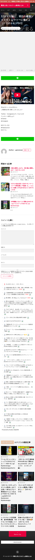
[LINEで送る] (17, 78)
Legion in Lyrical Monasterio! (13, 321)
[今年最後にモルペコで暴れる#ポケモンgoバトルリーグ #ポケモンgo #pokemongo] (5, 205)
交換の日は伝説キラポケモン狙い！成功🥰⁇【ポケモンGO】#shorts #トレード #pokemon (25, 522)
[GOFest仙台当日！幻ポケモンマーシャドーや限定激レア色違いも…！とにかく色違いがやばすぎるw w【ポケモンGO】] (5, 187)
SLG (31, 10)
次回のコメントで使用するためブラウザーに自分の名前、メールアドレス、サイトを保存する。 (17, 272)
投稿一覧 (26, 150)
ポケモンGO (15, 28)
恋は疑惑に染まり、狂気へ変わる (14, 284)
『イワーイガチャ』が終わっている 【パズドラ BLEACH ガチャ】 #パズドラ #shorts (17, 360)
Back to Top (17, 534)
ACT (8, 10)
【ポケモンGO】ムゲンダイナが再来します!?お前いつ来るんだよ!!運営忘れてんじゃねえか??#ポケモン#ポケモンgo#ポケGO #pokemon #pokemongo (9, 492)
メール (3, 255)
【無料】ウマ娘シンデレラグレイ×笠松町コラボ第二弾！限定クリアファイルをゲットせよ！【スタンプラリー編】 (18, 420)
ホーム (2, 10)
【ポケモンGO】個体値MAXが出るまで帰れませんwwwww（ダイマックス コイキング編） (26, 463)
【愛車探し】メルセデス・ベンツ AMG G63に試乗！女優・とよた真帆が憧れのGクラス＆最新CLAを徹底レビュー (18, 377)
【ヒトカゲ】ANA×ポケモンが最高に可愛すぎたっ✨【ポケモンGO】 (25, 488)
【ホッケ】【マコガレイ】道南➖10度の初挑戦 (18, 409)
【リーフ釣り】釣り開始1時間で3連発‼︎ (16, 317)
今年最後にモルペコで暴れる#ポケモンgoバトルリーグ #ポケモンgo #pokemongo (22, 203)
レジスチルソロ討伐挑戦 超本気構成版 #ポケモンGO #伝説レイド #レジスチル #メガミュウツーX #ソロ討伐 (9, 522)
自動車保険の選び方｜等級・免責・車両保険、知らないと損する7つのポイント (18, 288)
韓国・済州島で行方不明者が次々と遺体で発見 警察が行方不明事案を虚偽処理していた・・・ (18, 382)
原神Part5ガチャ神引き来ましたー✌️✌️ (16, 334)
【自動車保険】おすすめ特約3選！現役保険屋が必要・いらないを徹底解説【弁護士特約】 (18, 293)
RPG (26, 10)
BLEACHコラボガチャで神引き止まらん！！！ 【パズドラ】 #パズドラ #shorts (18, 350)
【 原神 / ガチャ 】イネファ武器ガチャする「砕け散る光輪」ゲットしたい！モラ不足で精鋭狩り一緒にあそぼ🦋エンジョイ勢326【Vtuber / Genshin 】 (18, 339)
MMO (20, 10)
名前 (3, 247)
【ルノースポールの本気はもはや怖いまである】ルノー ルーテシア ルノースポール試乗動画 (18, 365)
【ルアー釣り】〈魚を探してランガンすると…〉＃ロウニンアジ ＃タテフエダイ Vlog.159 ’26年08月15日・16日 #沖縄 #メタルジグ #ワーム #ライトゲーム (18, 311)
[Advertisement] (17, 51)
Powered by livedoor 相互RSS (10, 430)
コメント (3, 229)
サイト (3, 262)
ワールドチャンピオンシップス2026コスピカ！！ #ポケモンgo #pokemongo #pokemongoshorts (8, 463)
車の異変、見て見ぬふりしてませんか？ (16, 297)
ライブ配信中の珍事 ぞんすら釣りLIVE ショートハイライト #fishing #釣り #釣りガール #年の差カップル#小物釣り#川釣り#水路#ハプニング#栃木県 (18, 404)
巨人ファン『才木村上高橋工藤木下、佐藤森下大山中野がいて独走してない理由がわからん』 (18, 392)
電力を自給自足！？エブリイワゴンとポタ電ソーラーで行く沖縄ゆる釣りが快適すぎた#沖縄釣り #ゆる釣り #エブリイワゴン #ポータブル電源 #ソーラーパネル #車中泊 (18, 304)
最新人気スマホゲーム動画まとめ (22, 556)
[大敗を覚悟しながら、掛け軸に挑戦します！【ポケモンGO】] (5, 171)
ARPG (14, 10)
